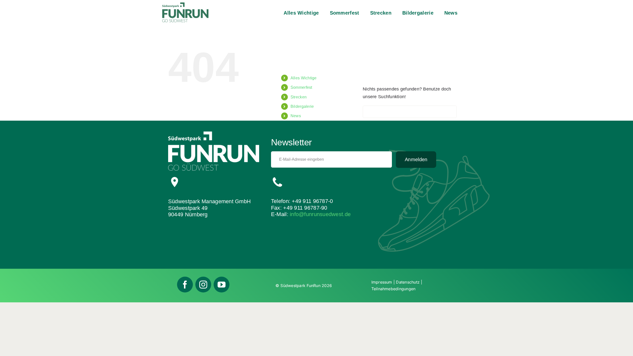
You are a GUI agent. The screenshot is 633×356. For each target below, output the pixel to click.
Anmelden (416, 159)
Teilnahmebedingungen (393, 288)
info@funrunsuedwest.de (320, 214)
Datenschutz (408, 282)
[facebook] (185, 284)
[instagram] (203, 284)
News (296, 116)
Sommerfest (301, 87)
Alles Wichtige (304, 78)
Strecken (299, 97)
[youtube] (221, 284)
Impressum (381, 282)
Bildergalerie (302, 106)
